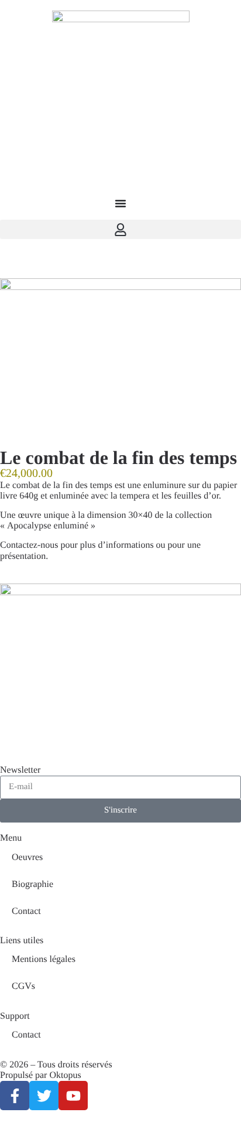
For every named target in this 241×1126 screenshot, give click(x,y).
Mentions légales (43, 959)
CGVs (23, 986)
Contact (26, 911)
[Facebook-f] (14, 1095)
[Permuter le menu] (120, 203)
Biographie (32, 884)
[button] (120, 229)
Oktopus (65, 1075)
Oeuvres (27, 857)
